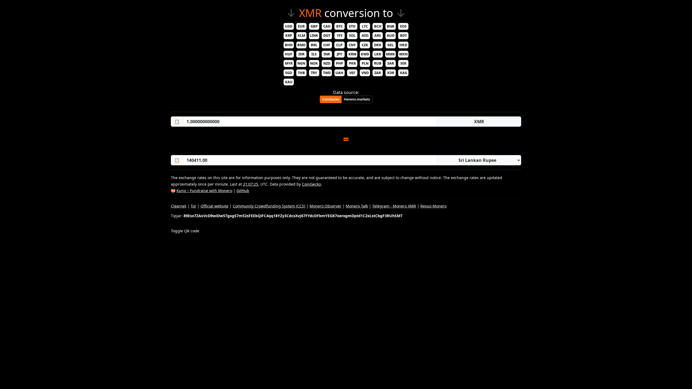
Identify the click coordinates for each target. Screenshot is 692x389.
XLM (301, 35)
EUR (301, 26)
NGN (301, 63)
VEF (352, 72)
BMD (301, 44)
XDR (390, 72)
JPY (339, 54)
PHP (339, 63)
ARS (377, 35)
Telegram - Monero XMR (394, 206)
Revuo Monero (433, 206)
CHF (326, 44)
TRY (314, 72)
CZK (365, 44)
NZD (326, 63)
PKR (352, 63)
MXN (403, 54)
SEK (403, 63)
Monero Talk (357, 206)
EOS (403, 26)
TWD (327, 72)
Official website (214, 206)
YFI (339, 35)
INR (327, 54)
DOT (326, 35)
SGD (288, 72)
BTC (339, 26)
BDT (403, 35)
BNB (390, 26)
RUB (377, 63)
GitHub (243, 190)
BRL (314, 44)
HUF (288, 54)
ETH (352, 26)
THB (301, 72)
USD (288, 26)
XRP (288, 35)
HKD (403, 44)
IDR (301, 54)
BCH (377, 26)
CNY (352, 44)
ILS (314, 54)
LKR (377, 54)
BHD (288, 44)
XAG (403, 72)
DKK (377, 44)
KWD (365, 54)
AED (365, 35)
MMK (390, 54)
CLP (339, 44)
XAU (288, 81)
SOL (352, 35)
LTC (365, 26)
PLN (365, 63)
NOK (314, 63)
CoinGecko (330, 99)
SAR (390, 63)
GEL (390, 44)
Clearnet (178, 206)
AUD (390, 35)
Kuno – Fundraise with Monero (204, 190)
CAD (326, 26)
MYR (288, 63)
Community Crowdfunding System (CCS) (269, 206)
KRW (352, 54)
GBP (314, 26)
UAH (339, 72)
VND (365, 72)
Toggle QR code (185, 230)
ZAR (377, 72)
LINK (314, 35)
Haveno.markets (357, 99)
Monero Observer (325, 206)
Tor (193, 206)
